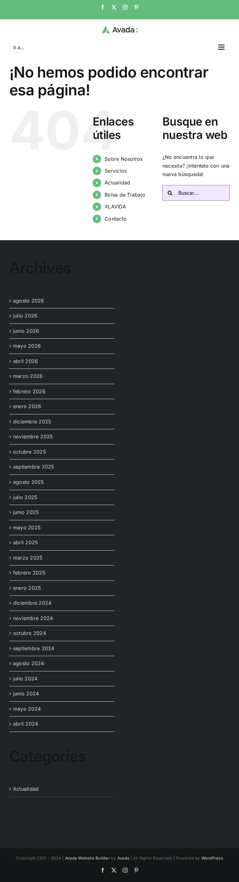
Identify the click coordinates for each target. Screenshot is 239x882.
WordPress (212, 858)
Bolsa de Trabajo (125, 195)
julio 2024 (25, 678)
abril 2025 (25, 542)
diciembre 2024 (32, 603)
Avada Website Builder (87, 858)
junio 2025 (26, 512)
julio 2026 (25, 315)
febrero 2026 (29, 391)
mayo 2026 (27, 346)
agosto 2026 (28, 301)
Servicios (116, 171)
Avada (123, 858)
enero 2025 (27, 588)
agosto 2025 (28, 482)
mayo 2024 (27, 709)
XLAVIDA (115, 206)
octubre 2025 (29, 452)
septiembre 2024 (33, 648)
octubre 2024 (29, 633)
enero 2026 (27, 406)
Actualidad (117, 182)
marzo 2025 (28, 558)
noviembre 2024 (33, 618)
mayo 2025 (27, 527)
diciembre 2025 (32, 421)
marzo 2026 (28, 376)
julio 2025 (25, 497)
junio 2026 (26, 331)
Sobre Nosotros (124, 159)
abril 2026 (25, 361)
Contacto (116, 219)
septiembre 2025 (33, 467)
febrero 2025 (29, 573)
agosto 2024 (28, 663)
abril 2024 (25, 724)
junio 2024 (26, 693)
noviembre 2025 (33, 436)
